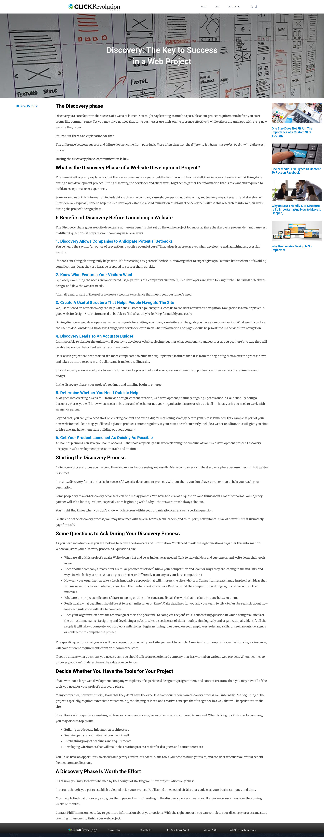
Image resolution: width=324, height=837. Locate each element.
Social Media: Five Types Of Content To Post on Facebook (296, 170)
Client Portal (146, 829)
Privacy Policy (114, 829)
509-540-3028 (210, 829)
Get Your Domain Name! (178, 829)
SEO (217, 6)
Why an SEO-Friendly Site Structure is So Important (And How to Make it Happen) (296, 209)
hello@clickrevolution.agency (243, 829)
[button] (251, 7)
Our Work (234, 6)
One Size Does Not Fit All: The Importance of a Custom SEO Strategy (292, 132)
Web (203, 6)
